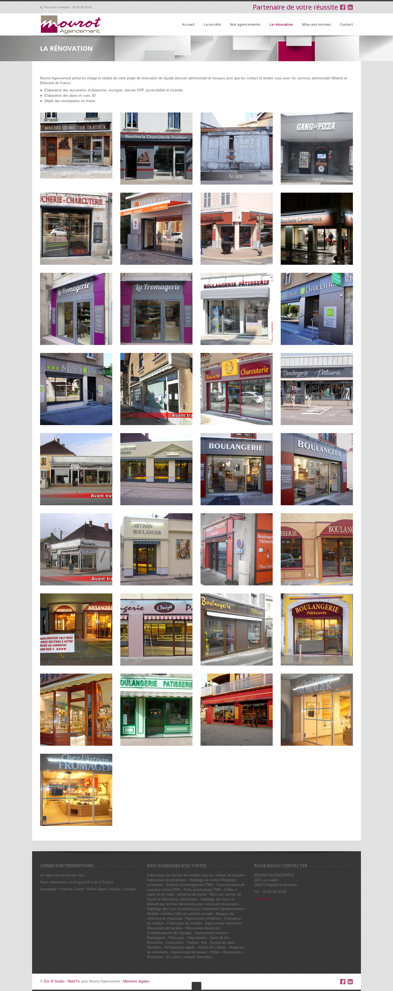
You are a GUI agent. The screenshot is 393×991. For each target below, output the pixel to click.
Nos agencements (245, 24)
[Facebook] (342, 981)
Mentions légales (136, 981)
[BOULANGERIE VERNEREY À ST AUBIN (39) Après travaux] (156, 549)
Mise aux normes (316, 24)
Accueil (188, 24)
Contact (346, 24)
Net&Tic (74, 981)
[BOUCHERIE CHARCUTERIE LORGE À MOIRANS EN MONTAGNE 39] (317, 229)
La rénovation (281, 24)
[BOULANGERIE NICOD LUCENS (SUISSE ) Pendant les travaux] (76, 629)
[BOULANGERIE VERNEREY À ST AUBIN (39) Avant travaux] (76, 469)
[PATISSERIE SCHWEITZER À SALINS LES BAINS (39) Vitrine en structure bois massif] (76, 710)
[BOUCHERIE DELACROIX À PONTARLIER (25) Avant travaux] (156, 389)
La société (212, 24)
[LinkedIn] (350, 981)
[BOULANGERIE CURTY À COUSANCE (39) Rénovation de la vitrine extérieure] (317, 629)
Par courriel (263, 899)
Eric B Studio (54, 981)
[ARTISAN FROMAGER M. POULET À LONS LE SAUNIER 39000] (317, 710)
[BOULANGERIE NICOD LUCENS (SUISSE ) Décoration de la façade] (317, 549)
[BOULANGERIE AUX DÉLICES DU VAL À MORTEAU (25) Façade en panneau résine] (237, 629)
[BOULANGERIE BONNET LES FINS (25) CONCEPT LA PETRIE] (237, 549)
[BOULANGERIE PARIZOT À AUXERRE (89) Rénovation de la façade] (156, 629)
